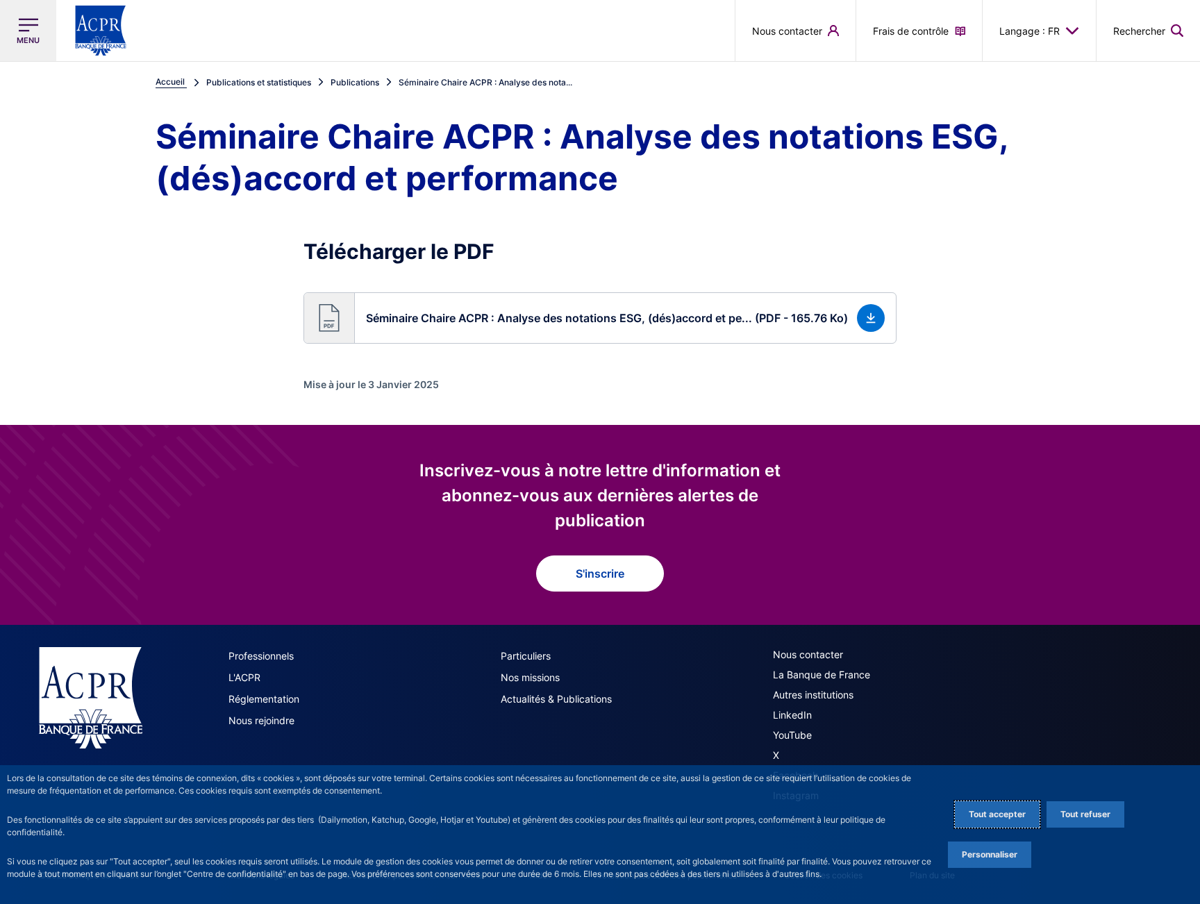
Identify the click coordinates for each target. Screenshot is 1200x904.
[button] (1148, 30)
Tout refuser (1085, 814)
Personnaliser (989, 854)
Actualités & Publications (556, 699)
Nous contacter (808, 654)
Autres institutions (813, 695)
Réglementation (263, 699)
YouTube (792, 735)
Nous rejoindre (261, 720)
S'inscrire (600, 573)
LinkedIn (792, 715)
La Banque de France (821, 674)
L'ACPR (244, 677)
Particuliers (526, 656)
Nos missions (530, 677)
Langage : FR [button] (1029, 31)
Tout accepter (997, 814)
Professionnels (261, 656)
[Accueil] (90, 697)
